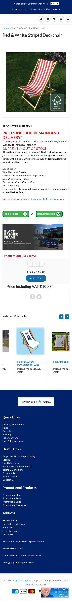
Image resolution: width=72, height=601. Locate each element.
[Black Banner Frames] (33, 237)
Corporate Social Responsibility (19, 456)
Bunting (7, 434)
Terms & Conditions (13, 469)
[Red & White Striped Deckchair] (36, 82)
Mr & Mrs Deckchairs (54, 362)
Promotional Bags (12, 501)
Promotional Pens (12, 498)
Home (6, 28)
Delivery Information (13, 424)
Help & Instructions (13, 441)
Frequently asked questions (17, 466)
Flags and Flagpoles (22, 580)
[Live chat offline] (55, 592)
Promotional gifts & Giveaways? (47, 198)
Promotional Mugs (12, 495)
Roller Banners (10, 437)
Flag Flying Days (11, 463)
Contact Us (9, 479)
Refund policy (10, 476)
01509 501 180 (21, 9)
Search (6, 459)
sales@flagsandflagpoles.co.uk (46, 9)
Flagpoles (7, 431)
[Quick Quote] (16, 213)
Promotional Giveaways (15, 505)
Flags (5, 427)
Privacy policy (10, 473)
